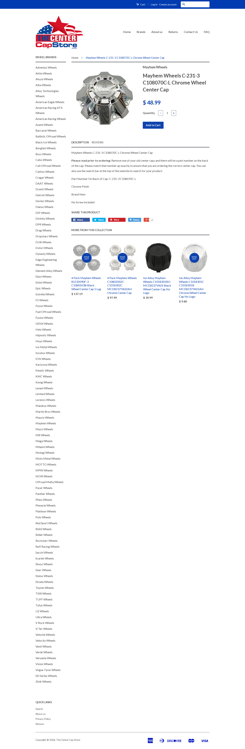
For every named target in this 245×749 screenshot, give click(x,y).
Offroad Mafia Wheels (49, 482)
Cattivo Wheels (45, 171)
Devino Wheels (45, 201)
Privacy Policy (43, 719)
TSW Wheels (43, 593)
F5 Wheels (42, 300)
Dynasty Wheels (45, 253)
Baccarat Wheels (46, 130)
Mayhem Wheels (46, 423)
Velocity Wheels (45, 640)
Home (127, 31)
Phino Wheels (44, 499)
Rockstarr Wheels (47, 540)
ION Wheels (43, 358)
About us (156, 31)
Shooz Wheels (44, 564)
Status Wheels (44, 576)
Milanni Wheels (45, 447)
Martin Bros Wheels (48, 411)
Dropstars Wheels (47, 236)
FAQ (206, 31)
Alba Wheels (43, 85)
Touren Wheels (45, 587)
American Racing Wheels (51, 118)
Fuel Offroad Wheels (48, 311)
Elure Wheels (43, 276)
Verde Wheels (44, 652)
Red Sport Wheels (46, 523)
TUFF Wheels (44, 599)
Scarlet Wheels (45, 558)
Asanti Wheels (44, 124)
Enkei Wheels (44, 282)
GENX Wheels (44, 323)
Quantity (149, 113)
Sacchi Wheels (44, 552)
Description (80, 142)
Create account (168, 4)
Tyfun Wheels (44, 605)
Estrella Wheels (45, 294)
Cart (142, 4)
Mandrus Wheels (46, 405)
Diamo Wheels (44, 207)
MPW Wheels (44, 470)
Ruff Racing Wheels (48, 546)
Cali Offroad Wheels (48, 165)
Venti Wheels (44, 646)
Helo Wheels (43, 329)
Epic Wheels (43, 288)
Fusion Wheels (44, 317)
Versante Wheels (46, 658)
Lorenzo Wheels (45, 399)
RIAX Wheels (44, 529)
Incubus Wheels (45, 353)
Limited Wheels (45, 394)
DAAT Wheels (44, 183)
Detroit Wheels (45, 195)
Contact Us (191, 31)
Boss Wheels (43, 154)
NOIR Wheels (44, 476)
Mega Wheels (44, 441)
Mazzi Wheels (44, 429)
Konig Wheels (44, 382)
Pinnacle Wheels (46, 505)
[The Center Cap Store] (60, 32)
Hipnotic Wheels (46, 335)
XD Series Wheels (46, 675)
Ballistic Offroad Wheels (51, 136)
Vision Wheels (44, 664)
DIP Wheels (43, 212)
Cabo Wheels (44, 159)
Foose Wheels (44, 305)
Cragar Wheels (45, 177)
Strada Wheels (44, 581)
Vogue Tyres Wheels (48, 670)
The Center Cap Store (68, 739)
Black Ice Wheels (46, 142)
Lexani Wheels (44, 388)
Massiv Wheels (45, 417)
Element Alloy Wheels (49, 270)
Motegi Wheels (45, 452)
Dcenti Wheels (44, 189)
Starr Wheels (43, 570)
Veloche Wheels (45, 634)
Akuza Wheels (44, 79)
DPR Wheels (43, 224)
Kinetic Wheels (45, 370)
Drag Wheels (43, 230)
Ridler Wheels (44, 534)
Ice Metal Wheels (46, 347)
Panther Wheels (45, 493)
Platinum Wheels (46, 511)
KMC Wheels (44, 376)
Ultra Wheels (44, 617)
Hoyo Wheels (44, 341)
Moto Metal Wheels (48, 458)
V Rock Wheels (45, 622)
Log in (154, 4)
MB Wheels (43, 435)
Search (39, 708)
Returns (173, 31)
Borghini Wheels (46, 148)
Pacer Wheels (44, 487)
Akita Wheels (44, 73)
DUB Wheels (43, 242)
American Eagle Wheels (50, 102)
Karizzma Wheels (46, 364)
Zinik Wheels (43, 681)
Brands (141, 31)
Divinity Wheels (45, 218)
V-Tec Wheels (44, 628)
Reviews (97, 142)
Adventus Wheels (46, 67)
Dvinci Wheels (44, 247)
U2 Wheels (42, 611)
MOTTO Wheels (46, 464)
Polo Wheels (43, 517)
